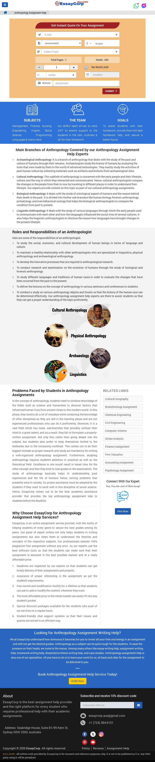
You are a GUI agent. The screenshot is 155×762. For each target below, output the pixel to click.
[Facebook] (84, 734)
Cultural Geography (116, 399)
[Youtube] (93, 742)
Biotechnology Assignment (121, 407)
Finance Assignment (117, 446)
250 (106, 59)
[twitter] (93, 734)
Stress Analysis (114, 438)
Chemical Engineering (118, 415)
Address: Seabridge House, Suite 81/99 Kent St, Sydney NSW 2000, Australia (35, 730)
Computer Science (116, 430)
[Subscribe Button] (138, 705)
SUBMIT (110, 91)
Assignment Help (118, 748)
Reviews (98, 748)
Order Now (77, 681)
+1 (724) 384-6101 (100, 723)
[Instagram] (101, 734)
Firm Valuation (114, 454)
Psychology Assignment (119, 470)
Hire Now (122, 511)
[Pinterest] (84, 742)
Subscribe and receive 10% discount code (108, 696)
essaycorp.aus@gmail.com (107, 716)
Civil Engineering (115, 423)
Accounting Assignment (119, 462)
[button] (5, 4)
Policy (86, 748)
